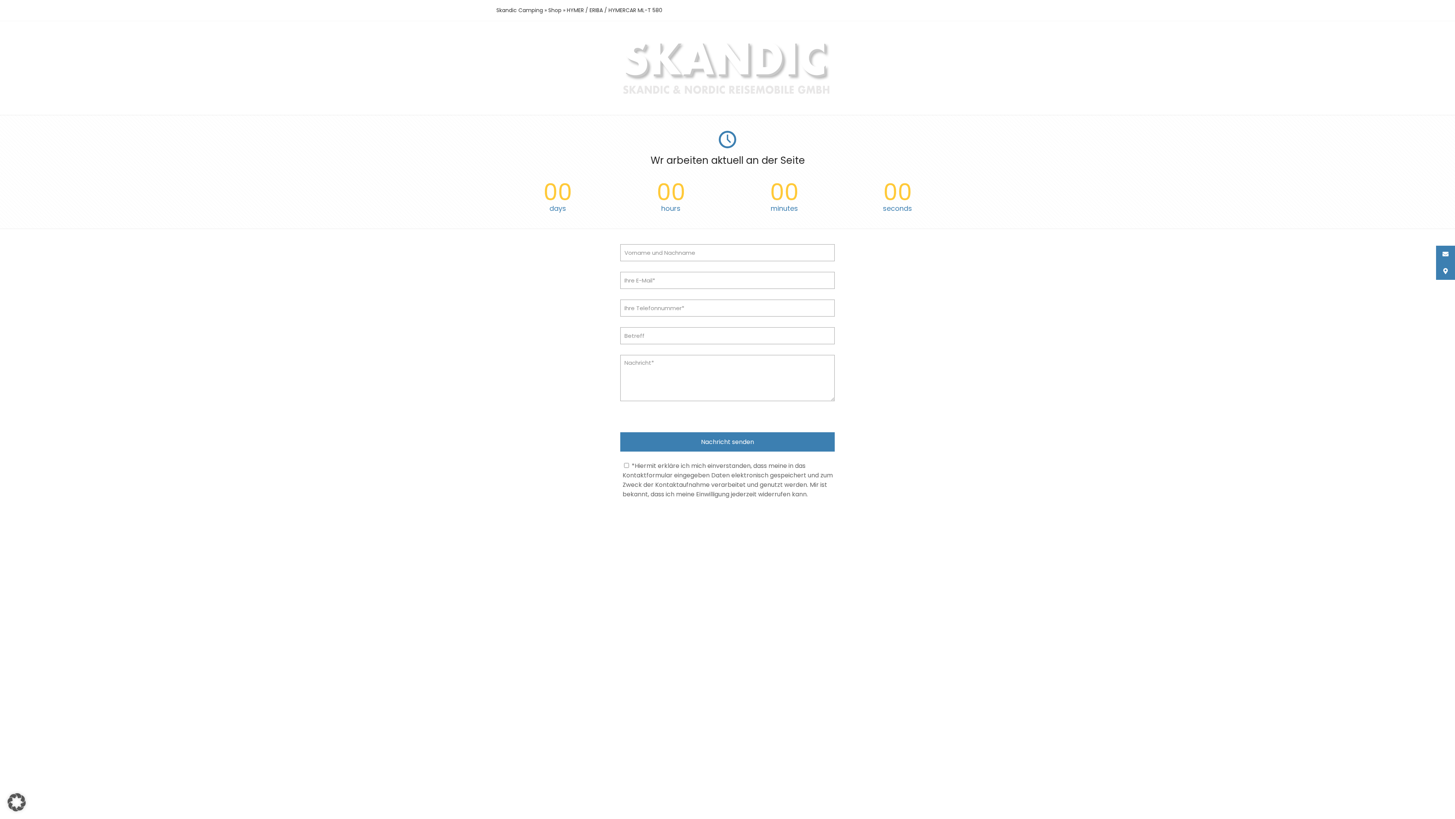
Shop (555, 10)
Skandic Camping (519, 10)
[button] (16, 802)
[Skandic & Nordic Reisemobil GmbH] (727, 95)
